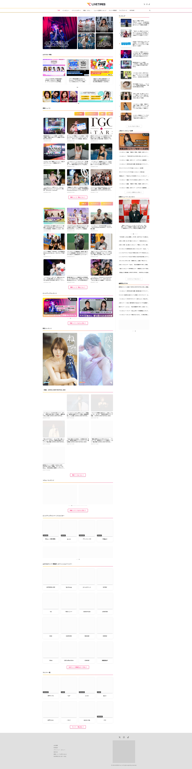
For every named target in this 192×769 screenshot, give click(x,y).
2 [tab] (78, 87)
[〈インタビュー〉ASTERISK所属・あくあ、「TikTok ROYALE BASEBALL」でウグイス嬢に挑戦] (101, 216)
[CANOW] (87, 650)
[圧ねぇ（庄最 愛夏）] (51, 528)
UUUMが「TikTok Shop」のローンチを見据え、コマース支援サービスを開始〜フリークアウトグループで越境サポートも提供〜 (141, 43)
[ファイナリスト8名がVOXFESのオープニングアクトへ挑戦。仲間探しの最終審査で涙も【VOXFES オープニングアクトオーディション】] (101, 177)
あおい (105, 696)
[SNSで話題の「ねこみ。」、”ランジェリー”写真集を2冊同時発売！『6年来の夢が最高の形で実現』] (126, 85)
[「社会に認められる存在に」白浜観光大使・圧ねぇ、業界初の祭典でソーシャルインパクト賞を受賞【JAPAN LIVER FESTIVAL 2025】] (78, 429)
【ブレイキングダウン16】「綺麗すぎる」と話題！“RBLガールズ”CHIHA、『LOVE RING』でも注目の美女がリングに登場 (133, 260)
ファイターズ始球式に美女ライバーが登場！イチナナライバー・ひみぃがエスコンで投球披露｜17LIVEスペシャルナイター (134, 295)
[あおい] (105, 685)
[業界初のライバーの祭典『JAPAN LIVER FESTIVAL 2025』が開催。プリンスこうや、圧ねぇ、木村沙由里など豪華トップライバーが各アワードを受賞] (54, 455)
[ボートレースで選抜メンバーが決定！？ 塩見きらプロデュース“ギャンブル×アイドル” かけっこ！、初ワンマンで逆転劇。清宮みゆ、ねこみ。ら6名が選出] (78, 126)
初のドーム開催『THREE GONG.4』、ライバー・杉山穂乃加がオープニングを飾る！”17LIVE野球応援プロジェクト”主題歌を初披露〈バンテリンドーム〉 (141, 23)
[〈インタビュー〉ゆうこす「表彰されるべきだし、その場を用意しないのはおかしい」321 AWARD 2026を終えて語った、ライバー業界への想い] (54, 267)
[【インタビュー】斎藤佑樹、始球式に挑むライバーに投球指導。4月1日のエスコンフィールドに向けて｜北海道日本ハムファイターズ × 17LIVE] (78, 242)
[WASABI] (87, 625)
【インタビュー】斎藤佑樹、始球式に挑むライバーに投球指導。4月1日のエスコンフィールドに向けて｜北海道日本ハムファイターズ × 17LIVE (77, 253)
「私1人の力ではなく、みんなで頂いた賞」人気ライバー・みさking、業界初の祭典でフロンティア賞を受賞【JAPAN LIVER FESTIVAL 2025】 (53, 440)
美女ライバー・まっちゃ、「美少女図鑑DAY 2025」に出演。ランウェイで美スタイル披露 (133, 307)
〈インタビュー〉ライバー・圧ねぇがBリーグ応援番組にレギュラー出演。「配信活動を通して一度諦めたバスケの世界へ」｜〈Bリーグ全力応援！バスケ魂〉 (134, 311)
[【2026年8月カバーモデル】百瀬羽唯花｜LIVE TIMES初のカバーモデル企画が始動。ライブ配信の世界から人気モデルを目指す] (78, 67)
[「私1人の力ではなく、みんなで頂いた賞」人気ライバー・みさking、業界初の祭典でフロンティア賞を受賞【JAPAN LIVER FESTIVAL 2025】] (54, 429)
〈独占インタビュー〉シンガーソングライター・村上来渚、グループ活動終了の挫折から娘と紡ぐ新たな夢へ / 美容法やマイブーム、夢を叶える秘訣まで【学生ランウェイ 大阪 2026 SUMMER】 (133, 227)
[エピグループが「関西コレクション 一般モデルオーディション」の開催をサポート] (54, 152)
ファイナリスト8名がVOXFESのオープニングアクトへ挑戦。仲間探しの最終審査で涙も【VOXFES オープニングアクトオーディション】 (101, 189)
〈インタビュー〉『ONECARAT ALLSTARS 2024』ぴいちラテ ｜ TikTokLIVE (133, 156)
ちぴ (69, 696)
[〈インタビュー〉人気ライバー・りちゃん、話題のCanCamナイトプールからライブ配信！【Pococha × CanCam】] (54, 177)
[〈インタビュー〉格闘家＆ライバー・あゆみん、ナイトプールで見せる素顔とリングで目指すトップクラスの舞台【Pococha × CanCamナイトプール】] (101, 152)
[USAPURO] (69, 625)
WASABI (87, 636)
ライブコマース (123, 10)
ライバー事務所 (113, 10)
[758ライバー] (69, 601)
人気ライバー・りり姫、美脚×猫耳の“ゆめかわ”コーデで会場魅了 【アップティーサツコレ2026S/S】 (133, 303)
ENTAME (132, 10)
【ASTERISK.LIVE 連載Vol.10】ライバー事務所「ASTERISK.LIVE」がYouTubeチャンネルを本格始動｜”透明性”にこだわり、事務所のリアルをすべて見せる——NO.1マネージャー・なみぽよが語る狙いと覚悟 (54, 227)
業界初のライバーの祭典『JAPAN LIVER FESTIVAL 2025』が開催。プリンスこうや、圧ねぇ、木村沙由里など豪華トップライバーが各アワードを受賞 (54, 466)
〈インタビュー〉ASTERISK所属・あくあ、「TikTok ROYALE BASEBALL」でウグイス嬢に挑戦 (101, 227)
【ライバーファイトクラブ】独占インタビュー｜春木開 (131, 168)
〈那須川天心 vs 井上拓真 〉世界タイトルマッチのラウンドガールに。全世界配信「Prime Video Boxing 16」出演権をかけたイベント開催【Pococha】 (101, 80)
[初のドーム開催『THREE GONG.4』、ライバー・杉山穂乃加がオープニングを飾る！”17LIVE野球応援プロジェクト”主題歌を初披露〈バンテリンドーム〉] (126, 23)
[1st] (51, 601)
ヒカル (87, 696)
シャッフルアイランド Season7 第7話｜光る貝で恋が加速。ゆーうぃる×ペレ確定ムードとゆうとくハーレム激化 (134, 257)
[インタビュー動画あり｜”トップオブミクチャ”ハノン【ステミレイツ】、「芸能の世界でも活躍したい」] (126, 117)
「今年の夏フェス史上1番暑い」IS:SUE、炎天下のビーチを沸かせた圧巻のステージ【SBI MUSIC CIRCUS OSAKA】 (134, 237)
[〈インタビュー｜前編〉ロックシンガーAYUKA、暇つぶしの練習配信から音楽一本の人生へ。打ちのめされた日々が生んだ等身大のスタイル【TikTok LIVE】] (60, 33)
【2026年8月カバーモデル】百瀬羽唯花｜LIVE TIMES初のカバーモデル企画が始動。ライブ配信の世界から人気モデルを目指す (78, 80)
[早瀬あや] (105, 528)
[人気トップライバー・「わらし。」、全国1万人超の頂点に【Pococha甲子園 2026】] (86, 24)
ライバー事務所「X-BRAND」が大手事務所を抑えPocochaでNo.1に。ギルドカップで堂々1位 (54, 253)
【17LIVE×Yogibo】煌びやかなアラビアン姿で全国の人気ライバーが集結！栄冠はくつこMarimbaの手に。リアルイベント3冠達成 (77, 227)
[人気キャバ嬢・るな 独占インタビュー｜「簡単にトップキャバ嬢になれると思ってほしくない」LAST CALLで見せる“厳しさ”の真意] (126, 96)
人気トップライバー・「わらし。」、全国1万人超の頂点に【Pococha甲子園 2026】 (85, 29)
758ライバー (68, 611)
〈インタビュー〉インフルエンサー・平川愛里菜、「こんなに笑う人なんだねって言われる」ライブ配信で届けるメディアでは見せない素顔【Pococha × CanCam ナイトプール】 (77, 163)
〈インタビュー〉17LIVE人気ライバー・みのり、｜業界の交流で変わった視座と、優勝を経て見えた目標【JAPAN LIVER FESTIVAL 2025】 (54, 414)
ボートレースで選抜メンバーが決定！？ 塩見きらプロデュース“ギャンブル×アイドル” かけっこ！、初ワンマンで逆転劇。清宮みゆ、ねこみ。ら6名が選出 (77, 137)
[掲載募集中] (105, 650)
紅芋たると (51, 720)
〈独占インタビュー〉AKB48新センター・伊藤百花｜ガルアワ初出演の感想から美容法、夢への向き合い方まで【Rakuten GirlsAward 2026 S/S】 (134, 268)
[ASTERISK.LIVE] (51, 577)
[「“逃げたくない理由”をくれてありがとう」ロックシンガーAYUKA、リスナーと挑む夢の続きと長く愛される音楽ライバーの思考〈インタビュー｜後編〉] (126, 33)
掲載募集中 (105, 660)
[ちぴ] (69, 685)
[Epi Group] (69, 577)
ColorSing (45, 535)
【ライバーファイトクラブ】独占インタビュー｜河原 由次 (131, 172)
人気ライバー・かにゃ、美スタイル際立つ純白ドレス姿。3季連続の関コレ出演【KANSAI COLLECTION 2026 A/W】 (104, 28)
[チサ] (105, 709)
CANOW (87, 660)
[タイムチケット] (87, 577)
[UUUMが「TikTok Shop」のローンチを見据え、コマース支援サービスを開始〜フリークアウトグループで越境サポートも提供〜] (126, 44)
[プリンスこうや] (87, 528)
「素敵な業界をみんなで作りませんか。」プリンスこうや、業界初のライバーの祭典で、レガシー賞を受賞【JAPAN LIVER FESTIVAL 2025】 (102, 440)
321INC (105, 587)
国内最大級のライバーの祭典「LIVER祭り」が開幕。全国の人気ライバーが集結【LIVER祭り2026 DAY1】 (54, 137)
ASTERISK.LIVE (50, 587)
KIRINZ (105, 636)
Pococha (63, 535)
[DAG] (51, 625)
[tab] (79, 114)
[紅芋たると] (51, 709)
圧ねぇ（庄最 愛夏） (50, 539)
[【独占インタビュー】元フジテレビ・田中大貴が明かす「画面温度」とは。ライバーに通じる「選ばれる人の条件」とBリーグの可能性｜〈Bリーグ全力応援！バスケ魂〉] (101, 242)
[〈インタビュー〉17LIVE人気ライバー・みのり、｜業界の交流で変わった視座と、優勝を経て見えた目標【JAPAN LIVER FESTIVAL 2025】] (54, 402)
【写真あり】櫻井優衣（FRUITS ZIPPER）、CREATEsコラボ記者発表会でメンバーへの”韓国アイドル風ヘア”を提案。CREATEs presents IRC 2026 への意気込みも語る (134, 272)
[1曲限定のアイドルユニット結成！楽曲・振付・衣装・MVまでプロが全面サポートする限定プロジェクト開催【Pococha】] (54, 67)
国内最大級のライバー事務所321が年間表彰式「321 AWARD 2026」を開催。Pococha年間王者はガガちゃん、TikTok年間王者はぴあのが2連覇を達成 (78, 279)
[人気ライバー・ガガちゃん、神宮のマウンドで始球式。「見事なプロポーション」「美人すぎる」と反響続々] (86, 41)
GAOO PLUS (86, 611)
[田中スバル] (51, 685)
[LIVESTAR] (105, 601)
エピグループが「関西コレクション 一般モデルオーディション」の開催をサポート (54, 162)
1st (51, 611)
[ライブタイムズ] (96, 4)
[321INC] (105, 577)
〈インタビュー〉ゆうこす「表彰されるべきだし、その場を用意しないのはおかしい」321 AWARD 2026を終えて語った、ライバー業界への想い (54, 279)
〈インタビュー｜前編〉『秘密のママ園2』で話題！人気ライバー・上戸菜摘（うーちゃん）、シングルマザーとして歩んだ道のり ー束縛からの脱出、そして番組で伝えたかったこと (141, 106)
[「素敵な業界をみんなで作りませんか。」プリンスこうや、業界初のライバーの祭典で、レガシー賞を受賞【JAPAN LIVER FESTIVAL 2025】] (102, 429)
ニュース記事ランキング (100, 10)
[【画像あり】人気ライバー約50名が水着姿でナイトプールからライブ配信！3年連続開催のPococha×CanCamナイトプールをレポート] (78, 177)
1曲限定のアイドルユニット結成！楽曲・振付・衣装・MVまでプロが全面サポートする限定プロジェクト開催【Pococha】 (53, 80)
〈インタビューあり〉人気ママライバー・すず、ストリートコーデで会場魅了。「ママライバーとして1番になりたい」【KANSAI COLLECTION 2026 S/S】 (141, 75)
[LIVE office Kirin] (69, 650)
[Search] (149, 10)
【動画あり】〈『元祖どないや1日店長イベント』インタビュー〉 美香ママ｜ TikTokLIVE (134, 176)
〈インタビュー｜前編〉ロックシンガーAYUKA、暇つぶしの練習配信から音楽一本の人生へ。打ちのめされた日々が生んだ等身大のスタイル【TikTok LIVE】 (57, 44)
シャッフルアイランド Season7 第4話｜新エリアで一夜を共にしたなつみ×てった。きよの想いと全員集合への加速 (134, 253)
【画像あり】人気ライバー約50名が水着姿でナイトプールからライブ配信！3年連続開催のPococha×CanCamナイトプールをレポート (78, 189)
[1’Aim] (51, 650)
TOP (59, 10)
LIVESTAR (105, 611)
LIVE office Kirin (69, 660)
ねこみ (69, 539)
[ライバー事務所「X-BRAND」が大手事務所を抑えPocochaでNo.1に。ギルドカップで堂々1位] (54, 242)
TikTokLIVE (82, 535)
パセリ (69, 720)
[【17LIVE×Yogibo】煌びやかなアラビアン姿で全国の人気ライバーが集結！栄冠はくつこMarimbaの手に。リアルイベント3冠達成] (78, 216)
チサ (105, 720)
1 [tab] (77, 87)
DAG (51, 636)
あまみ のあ (87, 720)
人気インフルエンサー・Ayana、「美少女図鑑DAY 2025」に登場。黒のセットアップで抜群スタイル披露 (133, 264)
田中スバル (51, 696)
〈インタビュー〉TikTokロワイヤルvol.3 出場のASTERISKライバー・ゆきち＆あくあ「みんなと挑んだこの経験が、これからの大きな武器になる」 (101, 279)
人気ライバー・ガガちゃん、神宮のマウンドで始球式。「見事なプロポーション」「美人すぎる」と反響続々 (86, 44)
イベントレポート (76, 10)
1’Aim (50, 660)
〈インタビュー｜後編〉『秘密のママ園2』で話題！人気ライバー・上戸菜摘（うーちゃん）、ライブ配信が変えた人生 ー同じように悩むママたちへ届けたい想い (134, 184)
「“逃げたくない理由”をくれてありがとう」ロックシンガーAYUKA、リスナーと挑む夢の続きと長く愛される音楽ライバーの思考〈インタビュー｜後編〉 (141, 33)
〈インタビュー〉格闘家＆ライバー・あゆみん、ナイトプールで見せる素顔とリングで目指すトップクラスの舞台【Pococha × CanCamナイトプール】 (101, 163)
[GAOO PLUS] (87, 601)
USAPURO (69, 636)
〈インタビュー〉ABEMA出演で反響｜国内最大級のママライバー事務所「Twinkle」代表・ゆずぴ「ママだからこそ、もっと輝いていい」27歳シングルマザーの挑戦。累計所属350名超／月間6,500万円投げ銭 (134, 164)
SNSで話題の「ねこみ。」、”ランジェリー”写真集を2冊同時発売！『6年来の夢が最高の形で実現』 (141, 85)
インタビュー (65, 10)
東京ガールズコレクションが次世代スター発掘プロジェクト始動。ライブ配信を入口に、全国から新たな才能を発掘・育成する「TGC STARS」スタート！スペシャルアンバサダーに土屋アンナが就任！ (101, 137)
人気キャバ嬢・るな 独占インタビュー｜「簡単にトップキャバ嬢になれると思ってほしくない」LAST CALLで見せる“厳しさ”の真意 (141, 95)
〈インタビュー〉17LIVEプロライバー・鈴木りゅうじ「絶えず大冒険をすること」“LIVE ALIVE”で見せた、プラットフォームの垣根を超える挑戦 (134, 299)
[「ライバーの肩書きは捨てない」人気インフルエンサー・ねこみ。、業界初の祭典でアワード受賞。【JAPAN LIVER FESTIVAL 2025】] (102, 402)
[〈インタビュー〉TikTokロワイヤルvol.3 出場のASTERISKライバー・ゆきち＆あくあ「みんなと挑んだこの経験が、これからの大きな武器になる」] (101, 267)
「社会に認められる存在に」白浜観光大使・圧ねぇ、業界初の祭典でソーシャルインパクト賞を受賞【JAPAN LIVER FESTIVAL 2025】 (78, 440)
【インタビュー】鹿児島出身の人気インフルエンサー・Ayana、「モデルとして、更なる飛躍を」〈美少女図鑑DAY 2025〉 (134, 249)
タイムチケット (87, 587)
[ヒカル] (87, 685)
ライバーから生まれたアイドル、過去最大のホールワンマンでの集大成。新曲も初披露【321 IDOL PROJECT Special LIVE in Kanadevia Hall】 (104, 44)
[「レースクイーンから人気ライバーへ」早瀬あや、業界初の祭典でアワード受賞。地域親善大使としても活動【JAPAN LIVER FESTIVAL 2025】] (78, 402)
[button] (77, 103)
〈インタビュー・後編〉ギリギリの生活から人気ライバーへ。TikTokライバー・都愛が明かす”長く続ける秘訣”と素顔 (134, 180)
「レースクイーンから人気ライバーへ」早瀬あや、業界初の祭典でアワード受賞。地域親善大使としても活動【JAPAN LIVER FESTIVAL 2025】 (78, 414)
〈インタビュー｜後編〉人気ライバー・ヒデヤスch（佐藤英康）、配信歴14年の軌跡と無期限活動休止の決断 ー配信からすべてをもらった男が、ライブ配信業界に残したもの (134, 160)
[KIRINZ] (105, 625)
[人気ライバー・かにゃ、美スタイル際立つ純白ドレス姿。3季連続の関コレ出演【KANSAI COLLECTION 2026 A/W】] (104, 24)
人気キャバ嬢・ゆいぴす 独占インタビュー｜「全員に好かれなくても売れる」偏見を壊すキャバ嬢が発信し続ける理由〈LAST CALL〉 (134, 241)
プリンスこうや (87, 539)
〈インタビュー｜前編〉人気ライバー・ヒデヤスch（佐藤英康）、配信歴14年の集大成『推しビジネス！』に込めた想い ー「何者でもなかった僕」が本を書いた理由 (134, 188)
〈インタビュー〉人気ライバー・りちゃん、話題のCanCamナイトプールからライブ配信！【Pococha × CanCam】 (54, 189)
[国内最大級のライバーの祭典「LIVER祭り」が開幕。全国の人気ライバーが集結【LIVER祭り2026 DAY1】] (54, 126)
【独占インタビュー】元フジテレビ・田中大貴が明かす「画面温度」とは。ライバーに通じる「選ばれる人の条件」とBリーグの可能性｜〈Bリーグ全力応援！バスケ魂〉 (101, 253)
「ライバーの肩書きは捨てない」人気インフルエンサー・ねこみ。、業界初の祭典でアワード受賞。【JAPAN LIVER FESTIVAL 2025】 (102, 414)
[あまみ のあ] (87, 709)
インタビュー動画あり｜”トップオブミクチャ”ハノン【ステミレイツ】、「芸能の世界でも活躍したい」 (141, 117)
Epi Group (69, 587)
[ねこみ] (69, 528)
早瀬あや (105, 539)
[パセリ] (69, 709)
